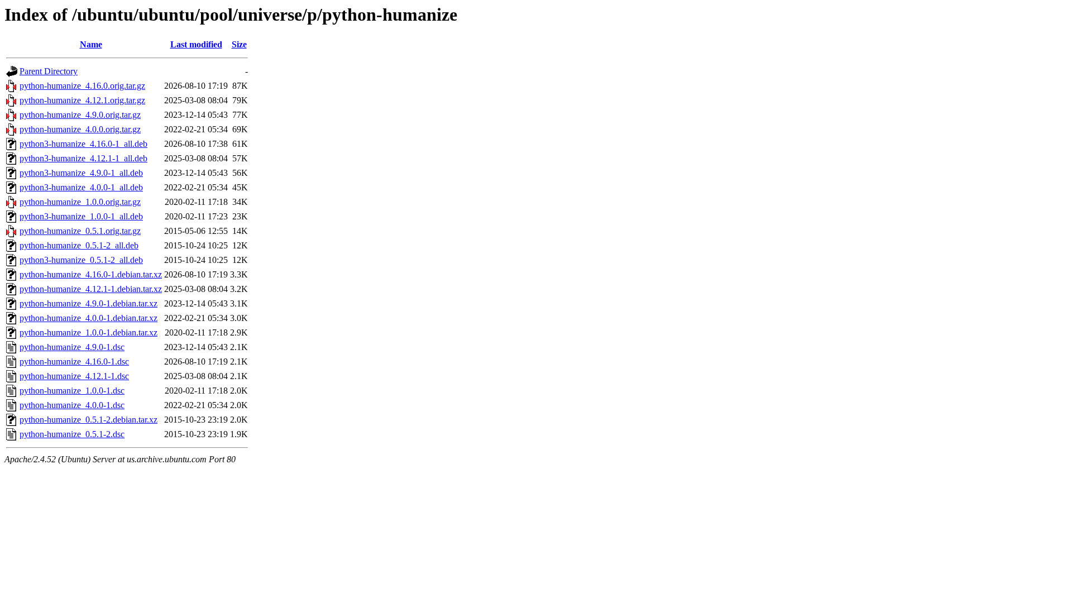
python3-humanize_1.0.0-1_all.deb (81, 216)
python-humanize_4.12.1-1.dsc (74, 376)
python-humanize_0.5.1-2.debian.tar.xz (88, 419)
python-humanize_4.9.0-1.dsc (72, 347)
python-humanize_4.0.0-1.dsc (72, 405)
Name (91, 44)
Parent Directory (49, 71)
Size (239, 44)
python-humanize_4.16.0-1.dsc (74, 361)
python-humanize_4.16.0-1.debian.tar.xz (91, 274)
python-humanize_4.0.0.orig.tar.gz (80, 129)
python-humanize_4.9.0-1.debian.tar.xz (88, 303)
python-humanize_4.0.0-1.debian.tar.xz (88, 318)
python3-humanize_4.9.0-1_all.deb (81, 173)
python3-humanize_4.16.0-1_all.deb (83, 144)
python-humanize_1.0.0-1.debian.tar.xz (88, 332)
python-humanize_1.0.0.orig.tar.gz (80, 202)
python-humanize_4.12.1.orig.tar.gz (82, 100)
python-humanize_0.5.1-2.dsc (72, 434)
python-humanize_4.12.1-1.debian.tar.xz (91, 289)
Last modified (196, 44)
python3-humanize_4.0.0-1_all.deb (81, 187)
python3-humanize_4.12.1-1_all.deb (83, 158)
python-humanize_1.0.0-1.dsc (72, 390)
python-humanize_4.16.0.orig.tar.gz (82, 85)
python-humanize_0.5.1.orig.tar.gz (80, 231)
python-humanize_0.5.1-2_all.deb (79, 245)
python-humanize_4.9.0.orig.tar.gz (80, 114)
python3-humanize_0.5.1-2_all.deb (81, 260)
